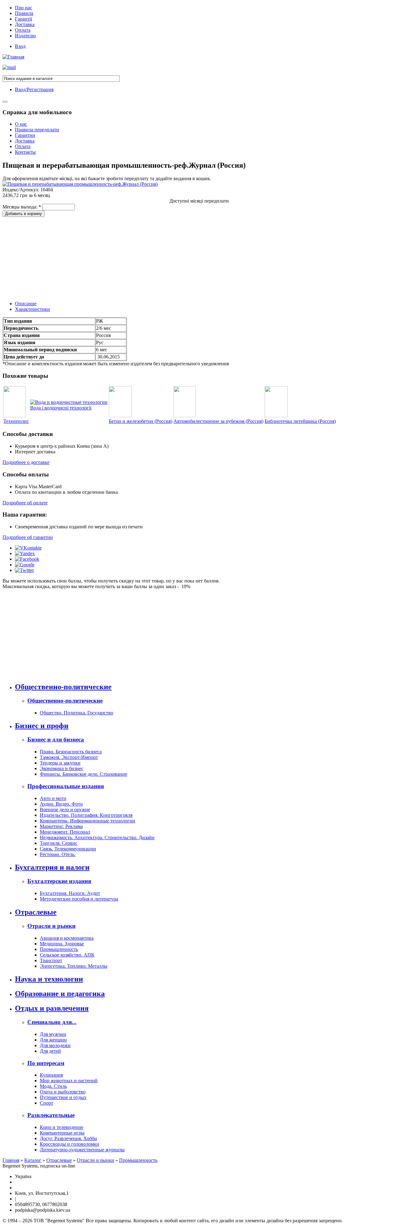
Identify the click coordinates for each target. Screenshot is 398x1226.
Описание (25, 303)
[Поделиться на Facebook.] (27, 559)
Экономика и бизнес (61, 768)
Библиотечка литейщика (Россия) (300, 421)
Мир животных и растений (69, 1080)
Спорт (46, 1103)
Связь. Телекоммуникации (68, 848)
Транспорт (51, 960)
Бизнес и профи (41, 726)
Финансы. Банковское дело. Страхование (83, 774)
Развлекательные (51, 1115)
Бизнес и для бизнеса (55, 739)
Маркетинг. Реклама (61, 826)
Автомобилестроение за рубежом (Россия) (218, 421)
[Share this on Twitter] (24, 570)
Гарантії (23, 18)
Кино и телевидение (61, 1127)
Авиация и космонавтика (67, 938)
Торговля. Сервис (58, 843)
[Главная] (13, 56)
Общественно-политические (63, 687)
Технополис (16, 421)
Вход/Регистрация (34, 89)
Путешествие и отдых (63, 1097)
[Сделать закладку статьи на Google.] (25, 564)
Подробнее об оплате (25, 502)
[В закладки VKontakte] (28, 547)
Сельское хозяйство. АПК (67, 954)
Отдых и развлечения (52, 1008)
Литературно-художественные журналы (82, 1149)
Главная (10, 1160)
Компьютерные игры (62, 1132)
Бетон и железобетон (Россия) (140, 421)
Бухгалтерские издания (59, 881)
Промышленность (59, 949)
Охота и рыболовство (63, 1091)
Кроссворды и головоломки (69, 1144)
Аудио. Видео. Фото (61, 804)
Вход (20, 46)
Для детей (50, 1051)
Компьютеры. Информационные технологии (87, 820)
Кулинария (51, 1075)
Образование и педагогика (60, 994)
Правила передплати (37, 129)
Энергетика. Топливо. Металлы (73, 966)
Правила (24, 13)
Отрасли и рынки (51, 926)
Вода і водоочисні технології (60, 407)
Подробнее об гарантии (27, 537)
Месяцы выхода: (21, 206)
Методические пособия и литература (79, 898)
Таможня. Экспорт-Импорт (69, 757)
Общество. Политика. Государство (76, 712)
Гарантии (25, 135)
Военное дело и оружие (65, 809)
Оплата (22, 30)
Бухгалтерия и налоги (52, 867)
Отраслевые (36, 912)
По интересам (45, 1063)
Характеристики (32, 309)
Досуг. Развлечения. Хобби (68, 1138)
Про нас (23, 7)
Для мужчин (53, 1034)
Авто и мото (53, 798)
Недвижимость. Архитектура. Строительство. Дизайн (97, 837)
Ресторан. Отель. (58, 854)
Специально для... (51, 1022)
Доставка (25, 24)
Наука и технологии (49, 979)
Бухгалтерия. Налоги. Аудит (70, 893)
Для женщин (53, 1039)
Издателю (25, 35)
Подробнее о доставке (25, 462)
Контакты (25, 152)
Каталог (32, 1160)
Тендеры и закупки (60, 762)
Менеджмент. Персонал (65, 832)
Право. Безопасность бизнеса (71, 751)
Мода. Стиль (53, 1086)
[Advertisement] (49, 256)
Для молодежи (55, 1045)
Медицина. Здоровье (62, 943)
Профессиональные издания (65, 786)
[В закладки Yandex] (25, 553)
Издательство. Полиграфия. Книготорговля (86, 815)
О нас (21, 124)
